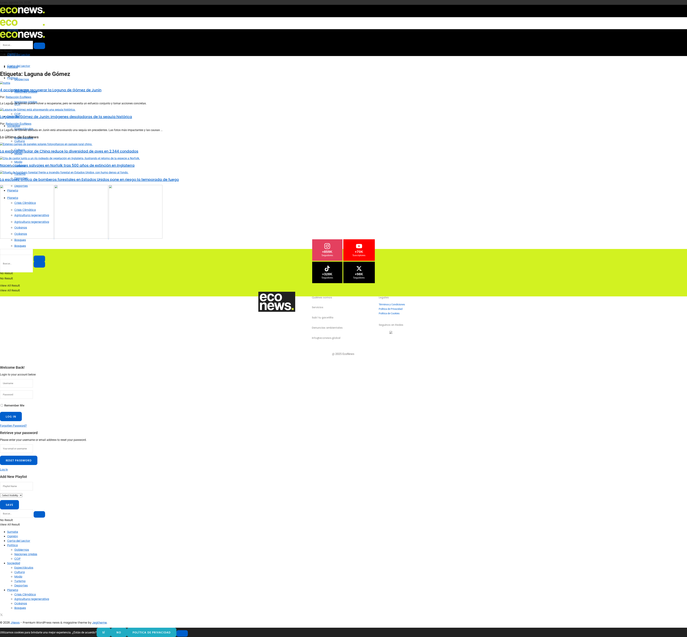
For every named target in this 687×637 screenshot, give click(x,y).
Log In (4, 469)
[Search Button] (39, 264)
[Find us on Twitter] (1, 615)
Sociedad (13, 126)
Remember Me (14, 405)
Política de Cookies (389, 313)
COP (17, 114)
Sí (103, 632)
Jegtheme (99, 623)
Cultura (19, 572)
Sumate (12, 532)
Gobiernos (21, 79)
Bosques (20, 246)
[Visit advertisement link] (27, 237)
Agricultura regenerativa (31, 599)
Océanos (20, 603)
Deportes (21, 585)
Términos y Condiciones (392, 304)
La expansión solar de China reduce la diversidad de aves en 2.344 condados (69, 151)
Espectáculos (23, 568)
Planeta (12, 590)
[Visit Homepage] (22, 14)
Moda (18, 162)
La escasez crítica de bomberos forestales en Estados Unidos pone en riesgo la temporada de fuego (89, 179)
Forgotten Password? (13, 425)
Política (12, 78)
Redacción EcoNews (18, 97)
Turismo (20, 581)
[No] (182, 633)
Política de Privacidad (391, 308)
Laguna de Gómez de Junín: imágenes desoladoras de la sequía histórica (66, 116)
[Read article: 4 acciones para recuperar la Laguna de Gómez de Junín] (343, 83)
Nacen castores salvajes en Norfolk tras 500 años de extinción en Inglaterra (67, 165)
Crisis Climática (25, 594)
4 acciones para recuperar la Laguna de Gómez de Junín (50, 90)
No (118, 632)
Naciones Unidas (25, 554)
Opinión (12, 536)
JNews (15, 623)
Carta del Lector (18, 55)
